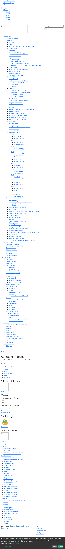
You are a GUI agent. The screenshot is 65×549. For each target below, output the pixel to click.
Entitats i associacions (10, 494)
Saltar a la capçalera (9, 1)
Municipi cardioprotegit (10, 481)
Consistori (6, 450)
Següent (8, 412)
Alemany (8, 17)
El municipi (4, 471)
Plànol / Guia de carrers (10, 486)
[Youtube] (26, 526)
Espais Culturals (8, 479)
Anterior (3, 412)
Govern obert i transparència (12, 454)
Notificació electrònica (10, 458)
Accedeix (3, 392)
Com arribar (7, 473)
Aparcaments (7, 477)
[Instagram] (4, 528)
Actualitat (4, 498)
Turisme (5, 490)
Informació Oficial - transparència (13, 452)
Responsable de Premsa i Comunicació (15, 500)
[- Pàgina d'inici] (14, 29)
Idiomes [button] (5, 10)
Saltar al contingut (8, 3)
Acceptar (60, 546)
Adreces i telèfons (6, 519)
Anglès (8, 16)
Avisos (5, 375)
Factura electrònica (9, 469)
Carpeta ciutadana (9, 465)
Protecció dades (41, 530)
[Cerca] (45, 29)
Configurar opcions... (6, 546)
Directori (3, 444)
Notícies (5, 370)
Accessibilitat (40, 534)
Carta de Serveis (8, 461)
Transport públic (8, 475)
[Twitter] (13, 526)
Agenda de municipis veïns (11, 511)
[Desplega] (13, 352)
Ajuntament (8, 352)
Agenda (5, 371)
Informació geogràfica (10, 492)
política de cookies (16, 543)
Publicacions (7, 377)
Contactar (4, 8)
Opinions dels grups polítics (11, 513)
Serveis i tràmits (6, 456)
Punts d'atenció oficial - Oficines (13, 460)
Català (8, 12)
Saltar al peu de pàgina (9, 5)
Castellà (8, 14)
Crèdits (38, 526)
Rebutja (55, 546)
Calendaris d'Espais (9, 483)
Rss (4, 515)
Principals (6, 521)
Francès (8, 19)
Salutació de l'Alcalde (9, 448)
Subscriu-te (4, 427)
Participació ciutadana (10, 496)
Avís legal (39, 532)
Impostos (6, 467)
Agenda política (8, 373)
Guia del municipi (8, 485)
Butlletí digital (7, 508)
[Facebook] (19, 526)
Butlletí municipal (8, 510)
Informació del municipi (10, 488)
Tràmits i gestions (8, 463)
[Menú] (2, 35)
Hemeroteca (7, 517)
